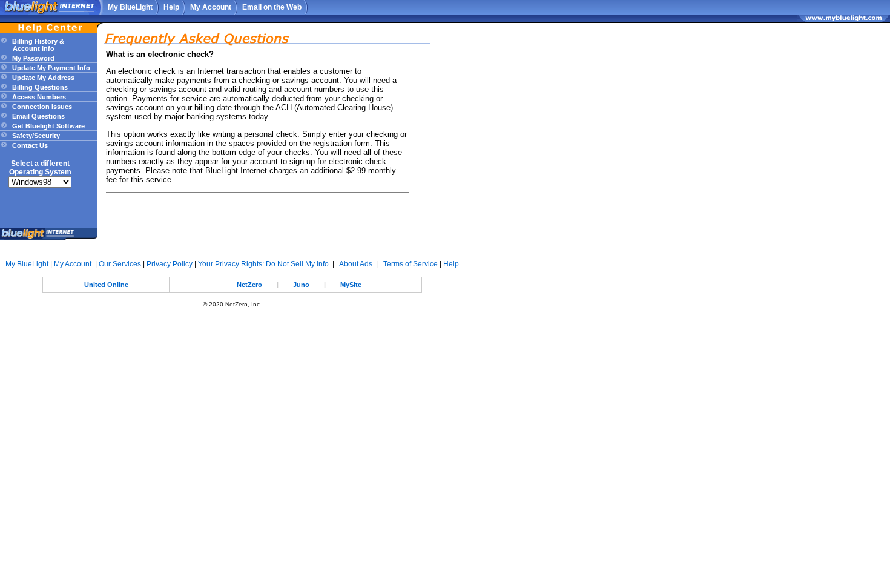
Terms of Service (410, 264)
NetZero (249, 284)
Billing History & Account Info (32, 45)
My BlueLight (130, 7)
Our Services (120, 264)
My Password (32, 58)
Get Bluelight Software (47, 126)
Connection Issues (41, 106)
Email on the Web (272, 7)
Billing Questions (39, 87)
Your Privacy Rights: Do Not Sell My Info (263, 264)
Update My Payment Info (50, 67)
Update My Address (42, 77)
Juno (301, 284)
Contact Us (29, 145)
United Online (106, 284)
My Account (210, 7)
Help (171, 7)
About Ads (355, 264)
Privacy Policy (170, 264)
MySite (350, 284)
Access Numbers (38, 97)
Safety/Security (35, 135)
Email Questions (37, 116)
